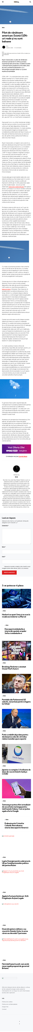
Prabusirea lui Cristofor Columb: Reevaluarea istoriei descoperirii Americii (16, 825)
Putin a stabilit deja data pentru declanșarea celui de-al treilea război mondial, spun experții (15, 736)
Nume (4, 547)
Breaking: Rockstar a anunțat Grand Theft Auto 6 (14, 667)
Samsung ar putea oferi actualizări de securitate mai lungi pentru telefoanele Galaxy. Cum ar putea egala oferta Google (16, 807)
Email (4, 556)
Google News (23, 456)
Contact (4, 1009)
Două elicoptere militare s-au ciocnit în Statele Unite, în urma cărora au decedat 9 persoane (15, 931)
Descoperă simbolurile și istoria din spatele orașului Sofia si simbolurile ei (15, 631)
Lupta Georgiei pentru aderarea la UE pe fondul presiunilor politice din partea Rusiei (16, 863)
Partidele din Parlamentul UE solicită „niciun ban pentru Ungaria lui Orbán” (16, 701)
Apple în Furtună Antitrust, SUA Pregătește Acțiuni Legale (15, 897)
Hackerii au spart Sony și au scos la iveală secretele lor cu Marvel (16, 615)
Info (3, 998)
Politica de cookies (7, 1002)
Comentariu (5, 525)
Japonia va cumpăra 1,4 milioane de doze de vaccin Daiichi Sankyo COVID (16, 771)
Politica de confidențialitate (9, 1004)
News (3, 27)
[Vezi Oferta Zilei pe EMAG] (16, 449)
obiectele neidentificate (16, 187)
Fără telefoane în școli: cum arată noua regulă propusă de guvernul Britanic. (15, 966)
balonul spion (6, 289)
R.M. (7, 46)
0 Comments (17, 47)
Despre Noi (5, 1006)
